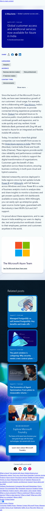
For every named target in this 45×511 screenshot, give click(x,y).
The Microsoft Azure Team (16, 39)
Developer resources (25, 488)
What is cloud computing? (8, 493)
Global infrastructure (31, 473)
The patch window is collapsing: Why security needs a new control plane (21, 356)
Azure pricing (10, 477)
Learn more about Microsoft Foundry (22, 449)
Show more (21, 87)
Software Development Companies (11, 486)
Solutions (29, 479)
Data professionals (30, 72)
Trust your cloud (18, 475)
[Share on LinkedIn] (20, 54)
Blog (17, 488)
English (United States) (7, 499)
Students (35, 488)
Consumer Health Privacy (8, 505)
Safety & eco (25, 507)
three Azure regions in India (17, 144)
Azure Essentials (29, 475)
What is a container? (6, 497)
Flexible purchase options (36, 477)
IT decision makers (9, 76)
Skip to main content (7, 1)
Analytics (6, 64)
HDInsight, (19, 183)
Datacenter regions (6, 475)
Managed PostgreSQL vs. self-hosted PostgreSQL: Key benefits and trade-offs (22, 321)
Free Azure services (21, 477)
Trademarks (17, 507)
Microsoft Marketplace (30, 486)
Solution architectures (20, 482)
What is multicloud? (23, 493)
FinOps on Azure (5, 479)
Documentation (10, 488)
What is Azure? (5, 473)
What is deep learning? (13, 495)
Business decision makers (11, 72)
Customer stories (39, 475)
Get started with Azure (17, 473)
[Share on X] (16, 54)
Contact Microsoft (28, 505)
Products (3, 477)
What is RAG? (18, 497)
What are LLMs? (36, 495)
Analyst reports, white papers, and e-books (23, 490)
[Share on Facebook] (12, 54)
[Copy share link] (8, 54)
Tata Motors (29, 104)
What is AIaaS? (26, 495)
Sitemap (19, 505)
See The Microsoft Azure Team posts (15, 268)
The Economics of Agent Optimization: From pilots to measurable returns (22, 390)
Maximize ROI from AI (18, 479)
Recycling (33, 507)
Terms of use (9, 507)
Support (30, 482)
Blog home (11, 14)
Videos (39, 490)
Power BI (5, 183)
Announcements (8, 83)
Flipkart (11, 114)
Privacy (36, 505)
